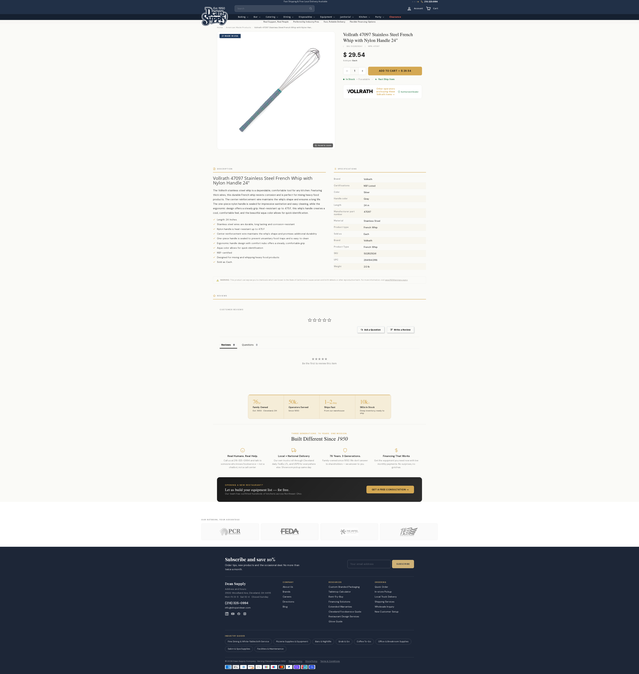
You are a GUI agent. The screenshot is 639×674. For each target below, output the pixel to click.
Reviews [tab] (226, 344)
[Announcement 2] (414, 1)
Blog (285, 606)
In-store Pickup (383, 591)
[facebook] (239, 614)
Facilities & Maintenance (270, 648)
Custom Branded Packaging (344, 586)
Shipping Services (385, 601)
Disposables (306, 16)
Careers (287, 596)
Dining (287, 16)
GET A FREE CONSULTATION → (390, 489)
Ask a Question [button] (372, 329)
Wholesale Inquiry (384, 606)
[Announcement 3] (416, 1)
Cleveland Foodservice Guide (345, 611)
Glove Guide (335, 621)
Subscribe (403, 564)
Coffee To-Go (364, 641)
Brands (286, 591)
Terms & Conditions (330, 661)
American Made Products (238, 27)
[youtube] (233, 614)
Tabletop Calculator (340, 591)
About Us (288, 586)
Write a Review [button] (402, 329)
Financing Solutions (339, 601)
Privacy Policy (295, 661)
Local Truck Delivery (386, 596)
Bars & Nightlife (323, 641)
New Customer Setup (387, 611)
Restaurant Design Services (344, 616)
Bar (256, 16)
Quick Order (381, 586)
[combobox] (275, 8)
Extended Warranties (340, 606)
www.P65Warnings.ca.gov (396, 280)
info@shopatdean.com (238, 607)
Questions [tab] (247, 344)
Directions (288, 601)
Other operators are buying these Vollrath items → (385, 91)
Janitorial (345, 16)
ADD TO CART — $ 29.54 (395, 71)
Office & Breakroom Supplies (393, 641)
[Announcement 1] (412, 1)
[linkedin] (227, 614)
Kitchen (363, 16)
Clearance (395, 16)
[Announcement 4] (418, 1)
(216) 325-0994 (236, 603)
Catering (271, 16)
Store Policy (311, 661)
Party (378, 16)
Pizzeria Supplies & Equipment (292, 641)
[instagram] (245, 614)
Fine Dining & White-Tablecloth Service (248, 641)
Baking (242, 16)
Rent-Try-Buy (336, 596)
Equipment (326, 16)
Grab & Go (343, 641)
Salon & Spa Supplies (239, 648)
